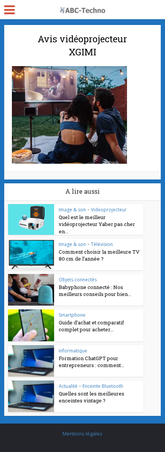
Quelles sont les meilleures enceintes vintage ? (91, 397)
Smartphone (72, 315)
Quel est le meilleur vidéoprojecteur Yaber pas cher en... (97, 224)
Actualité (68, 386)
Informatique (73, 350)
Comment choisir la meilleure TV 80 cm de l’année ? (99, 255)
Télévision (102, 244)
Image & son (72, 209)
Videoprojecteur (109, 209)
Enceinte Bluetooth (102, 386)
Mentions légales (82, 433)
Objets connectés (78, 279)
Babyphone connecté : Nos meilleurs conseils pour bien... (95, 290)
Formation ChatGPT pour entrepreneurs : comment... (91, 362)
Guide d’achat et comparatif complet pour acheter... (91, 326)
